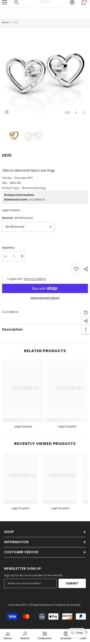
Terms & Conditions (35, 278)
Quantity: (8, 247)
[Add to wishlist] (76, 269)
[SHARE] (85, 269)
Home (5, 22)
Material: (17, 218)
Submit (72, 583)
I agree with (15, 279)
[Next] (83, 112)
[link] (23, 419)
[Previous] (76, 112)
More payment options (45, 298)
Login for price (11, 210)
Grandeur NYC (23, 178)
